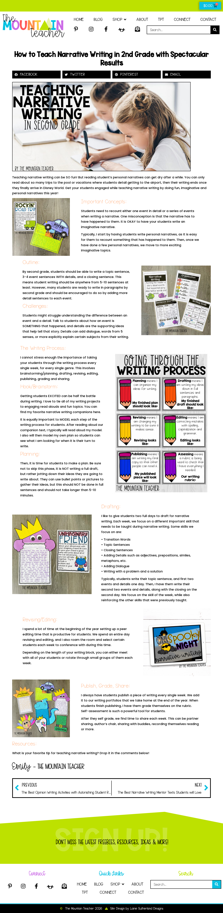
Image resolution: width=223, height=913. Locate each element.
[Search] (214, 30)
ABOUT (142, 19)
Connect (182, 19)
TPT (161, 19)
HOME (79, 19)
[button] (36, 74)
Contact (208, 19)
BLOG (98, 19)
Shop (117, 19)
